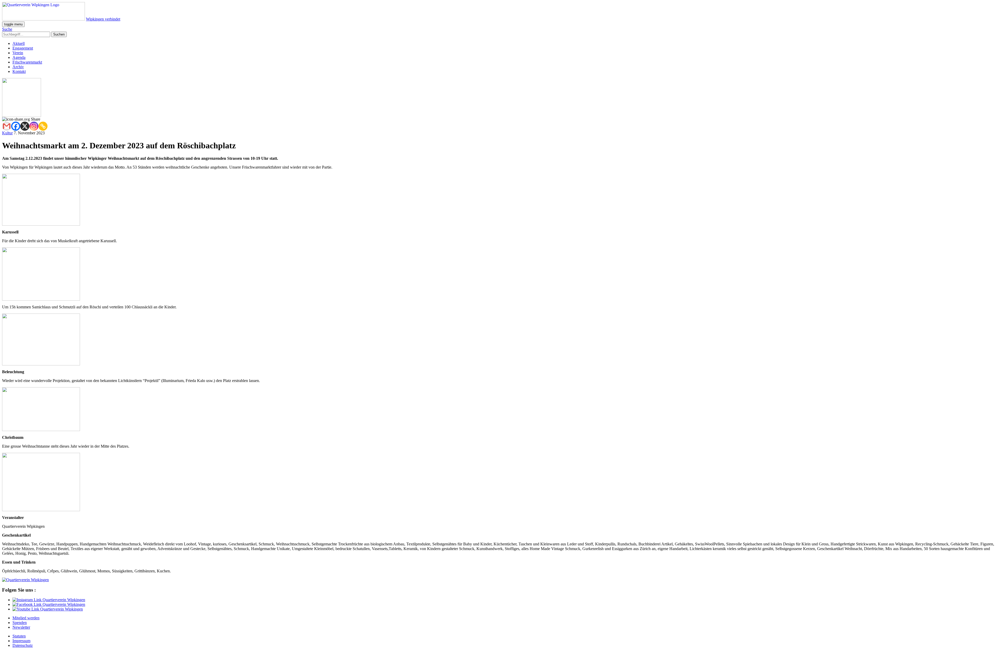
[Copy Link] (43, 126)
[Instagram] (33, 126)
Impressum (21, 641)
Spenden (19, 622)
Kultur (7, 133)
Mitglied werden (25, 618)
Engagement (22, 48)
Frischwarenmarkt (27, 62)
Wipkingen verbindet (103, 19)
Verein (17, 53)
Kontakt (19, 71)
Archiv (18, 67)
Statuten (19, 636)
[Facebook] (15, 126)
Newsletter (21, 627)
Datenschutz (22, 645)
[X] (24, 126)
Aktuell (18, 43)
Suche (7, 29)
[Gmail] (6, 126)
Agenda (18, 57)
